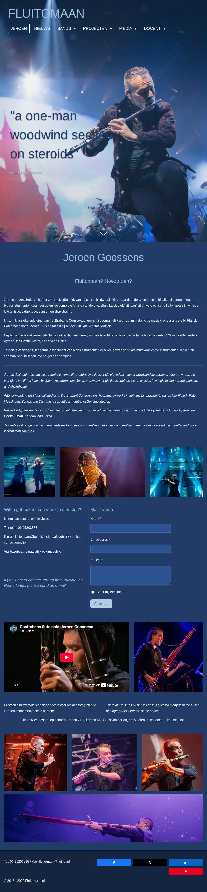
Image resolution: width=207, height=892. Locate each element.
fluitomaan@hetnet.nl (30, 536)
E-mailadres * (100, 539)
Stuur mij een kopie (110, 592)
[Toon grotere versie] (29, 472)
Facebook (17, 551)
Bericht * (96, 560)
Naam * (95, 518)
